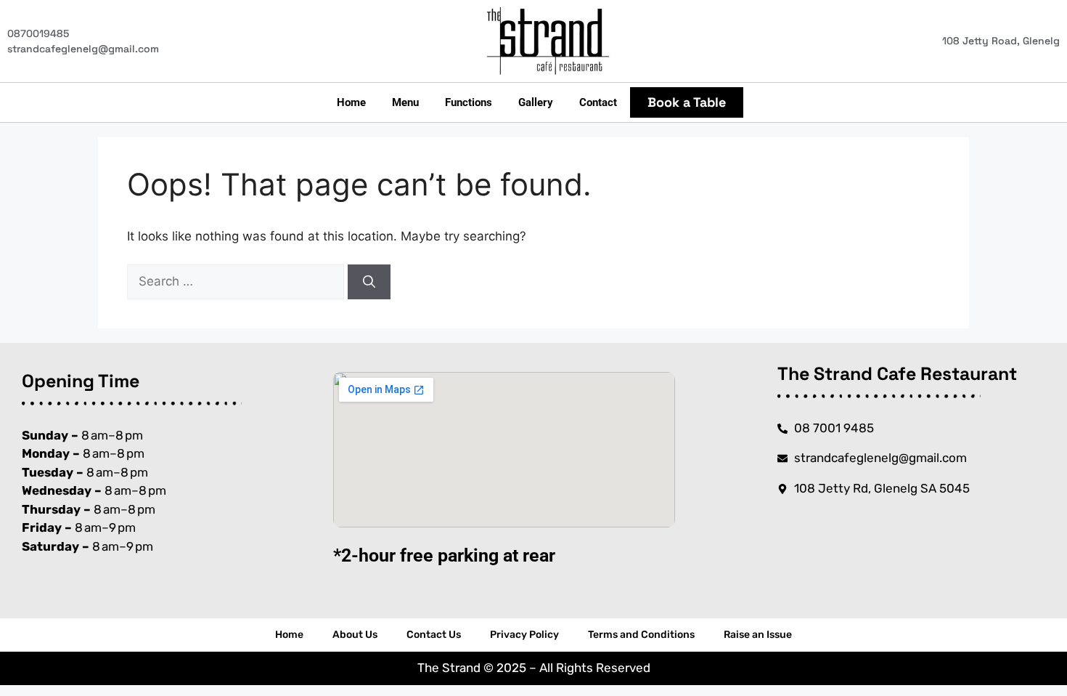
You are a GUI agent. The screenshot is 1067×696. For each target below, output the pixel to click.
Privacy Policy (524, 634)
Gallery (535, 102)
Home (351, 102)
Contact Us (433, 634)
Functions (468, 102)
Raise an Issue (758, 634)
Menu (405, 102)
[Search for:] (237, 281)
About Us (354, 634)
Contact (598, 102)
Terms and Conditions (641, 634)
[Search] (369, 281)
